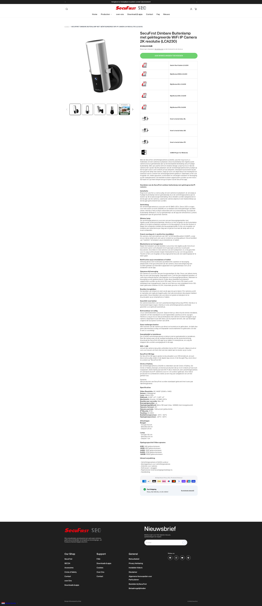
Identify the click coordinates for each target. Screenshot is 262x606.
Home (66, 26)
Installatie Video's (135, 567)
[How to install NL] (144, 121)
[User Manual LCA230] (144, 76)
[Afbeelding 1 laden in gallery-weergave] (75, 109)
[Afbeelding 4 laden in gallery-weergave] (112, 109)
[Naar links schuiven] (66, 109)
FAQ (98, 559)
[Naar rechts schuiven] (132, 109)
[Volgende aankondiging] (197, 2)
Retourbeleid (134, 559)
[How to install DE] (144, 132)
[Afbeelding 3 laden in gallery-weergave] (99, 109)
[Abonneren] (184, 542)
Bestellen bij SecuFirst (138, 584)
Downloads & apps (71, 585)
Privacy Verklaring (136, 563)
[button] (66, 9)
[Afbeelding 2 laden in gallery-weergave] (87, 109)
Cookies (100, 567)
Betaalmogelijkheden (137, 588)
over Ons (68, 580)
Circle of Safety (70, 572)
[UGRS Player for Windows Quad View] (144, 155)
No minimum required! (187, 490)
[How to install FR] (144, 144)
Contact (67, 576)
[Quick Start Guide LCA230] (144, 67)
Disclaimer (133, 572)
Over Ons (100, 572)
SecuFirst (68, 559)
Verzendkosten (159, 49)
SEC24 (67, 563)
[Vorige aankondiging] (65, 2)
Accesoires (68, 567)
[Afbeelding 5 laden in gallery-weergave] (124, 109)
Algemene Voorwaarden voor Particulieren (140, 578)
